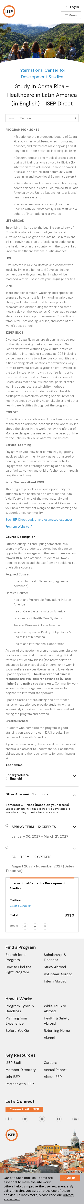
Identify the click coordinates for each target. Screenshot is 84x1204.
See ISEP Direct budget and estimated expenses (39, 519)
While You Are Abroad (55, 1008)
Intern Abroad (55, 981)
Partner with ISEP (20, 1084)
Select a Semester (20, 905)
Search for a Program (15, 957)
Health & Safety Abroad (56, 1021)
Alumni (49, 1037)
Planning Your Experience (16, 1021)
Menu (72, 15)
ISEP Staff (13, 1062)
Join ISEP (13, 1076)
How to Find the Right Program (18, 969)
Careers (50, 1062)
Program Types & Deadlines (20, 1008)
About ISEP (53, 1076)
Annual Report (55, 1069)
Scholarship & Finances (55, 957)
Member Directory (21, 1069)
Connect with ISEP (24, 1109)
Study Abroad (55, 967)
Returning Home (57, 1030)
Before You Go (17, 1030)
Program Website (18, 526)
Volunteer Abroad (58, 974)
